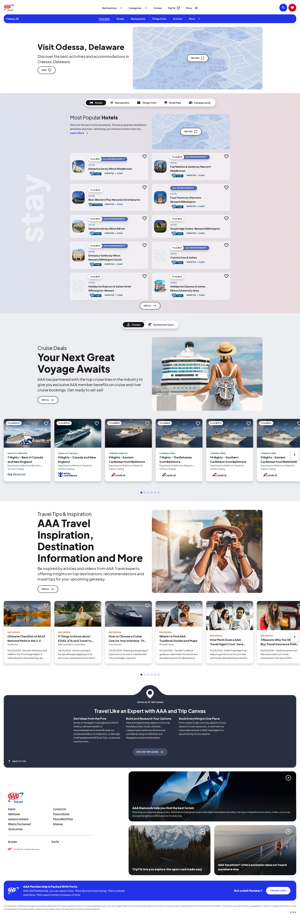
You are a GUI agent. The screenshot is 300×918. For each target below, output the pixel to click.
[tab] (96, 102)
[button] (141, 492)
